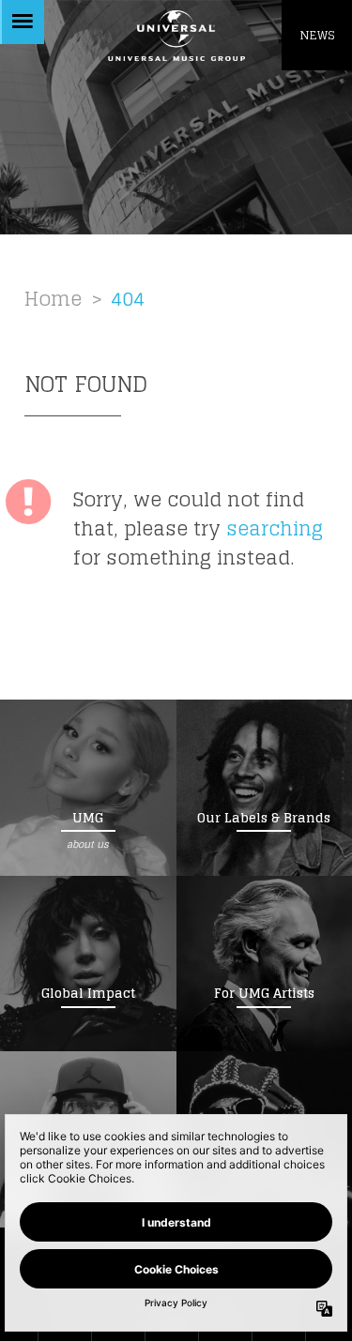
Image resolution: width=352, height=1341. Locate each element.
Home (53, 298)
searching (274, 528)
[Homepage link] (176, 35)
